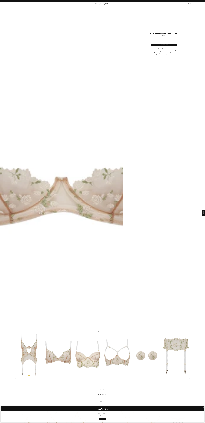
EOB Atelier (21, 3)
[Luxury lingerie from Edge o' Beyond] (102, 4)
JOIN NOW (102, 419)
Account (185, 3)
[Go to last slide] (0, 0)
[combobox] (189, 3)
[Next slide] (204, 0)
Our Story (16, 3)
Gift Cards (180, 3)
